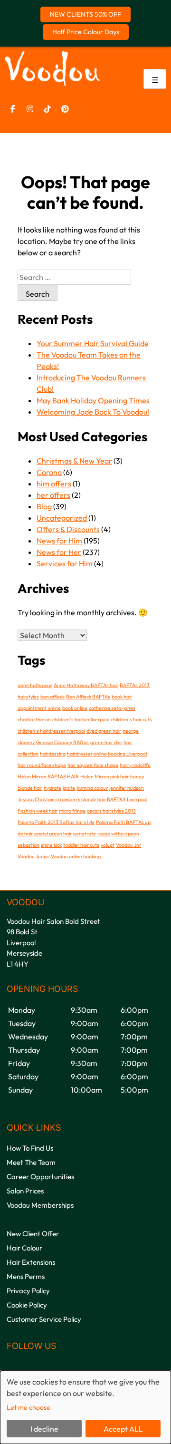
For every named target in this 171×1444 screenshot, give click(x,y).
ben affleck (52, 696)
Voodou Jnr (128, 845)
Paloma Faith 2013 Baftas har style (56, 822)
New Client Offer (33, 1233)
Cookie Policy (27, 1304)
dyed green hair (103, 730)
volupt (107, 845)
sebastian (28, 845)
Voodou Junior (33, 856)
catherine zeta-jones (112, 708)
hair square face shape (92, 765)
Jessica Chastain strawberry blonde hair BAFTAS (71, 799)
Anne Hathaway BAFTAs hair (86, 685)
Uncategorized (62, 518)
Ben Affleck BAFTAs (88, 696)
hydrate (52, 788)
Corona (49, 472)
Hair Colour (24, 1247)
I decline (44, 1429)
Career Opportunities (40, 1176)
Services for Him (65, 563)
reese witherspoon (118, 833)
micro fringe (72, 810)
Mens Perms (26, 1276)
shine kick (51, 845)
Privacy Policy (28, 1290)
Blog (44, 506)
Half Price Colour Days (85, 32)
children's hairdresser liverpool (51, 730)
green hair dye (106, 742)
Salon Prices (25, 1190)
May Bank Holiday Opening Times (93, 400)
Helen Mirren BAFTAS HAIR (48, 776)
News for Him (59, 540)
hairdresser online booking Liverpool (107, 753)
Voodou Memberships (40, 1205)
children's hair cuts (131, 719)
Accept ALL (123, 1429)
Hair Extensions (31, 1262)
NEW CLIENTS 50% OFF (85, 14)
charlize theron (34, 719)
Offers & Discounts (68, 529)
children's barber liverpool (80, 719)
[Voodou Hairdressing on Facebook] (12, 108)
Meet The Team (31, 1162)
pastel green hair (53, 833)
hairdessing (53, 753)
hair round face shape (42, 765)
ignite (69, 788)
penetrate (84, 833)
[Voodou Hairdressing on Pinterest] (65, 108)
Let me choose (28, 1407)
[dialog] (85, 1407)
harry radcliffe (135, 765)
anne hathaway (35, 685)
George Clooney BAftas (62, 742)
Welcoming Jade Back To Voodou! (93, 412)
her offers (53, 495)
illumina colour (92, 788)
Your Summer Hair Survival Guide (93, 343)
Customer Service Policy (44, 1319)
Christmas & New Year (74, 460)
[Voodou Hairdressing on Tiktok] (47, 108)
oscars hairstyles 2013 (111, 810)
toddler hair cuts (81, 845)
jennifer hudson (126, 788)
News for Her (59, 552)
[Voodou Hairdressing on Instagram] (30, 108)
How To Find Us (30, 1148)
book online (74, 708)
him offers (54, 483)
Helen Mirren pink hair (104, 776)
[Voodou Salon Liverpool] (52, 83)
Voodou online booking (76, 856)
